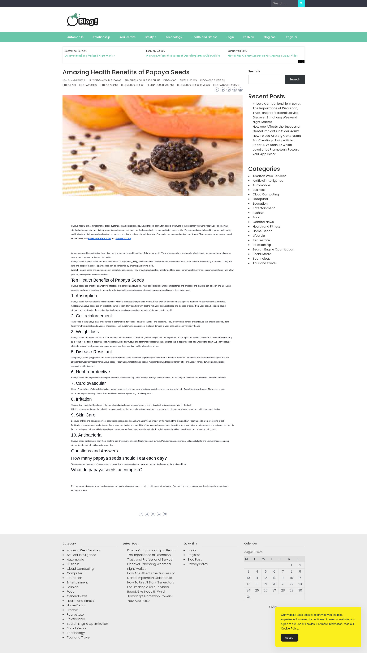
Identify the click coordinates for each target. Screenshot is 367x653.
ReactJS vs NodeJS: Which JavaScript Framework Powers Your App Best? (266, 57)
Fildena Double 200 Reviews (193, 85)
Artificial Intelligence (268, 180)
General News (263, 222)
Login (230, 37)
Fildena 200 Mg (88, 85)
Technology (174, 37)
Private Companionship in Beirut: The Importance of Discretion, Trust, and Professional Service (277, 108)
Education (260, 203)
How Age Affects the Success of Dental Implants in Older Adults (101, 56)
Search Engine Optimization (273, 249)
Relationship (101, 37)
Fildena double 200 (132, 85)
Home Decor (262, 231)
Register (291, 37)
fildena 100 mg (188, 80)
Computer (260, 199)
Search (254, 71)
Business (259, 190)
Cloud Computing (266, 194)
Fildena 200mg (109, 85)
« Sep (273, 607)
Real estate (127, 37)
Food (256, 217)
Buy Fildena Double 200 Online (142, 80)
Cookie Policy (289, 628)
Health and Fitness (204, 37)
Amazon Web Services (269, 176)
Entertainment (264, 208)
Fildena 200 (69, 85)
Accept (289, 637)
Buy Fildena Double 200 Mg (105, 80)
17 (248, 584)
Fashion (248, 37)
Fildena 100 (169, 80)
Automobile (75, 37)
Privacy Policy (198, 564)
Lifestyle (150, 37)
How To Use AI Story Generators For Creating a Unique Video (181, 56)
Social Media (262, 254)
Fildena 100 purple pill (212, 80)
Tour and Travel (264, 263)
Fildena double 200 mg (160, 85)
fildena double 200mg (226, 85)
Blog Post (270, 37)
